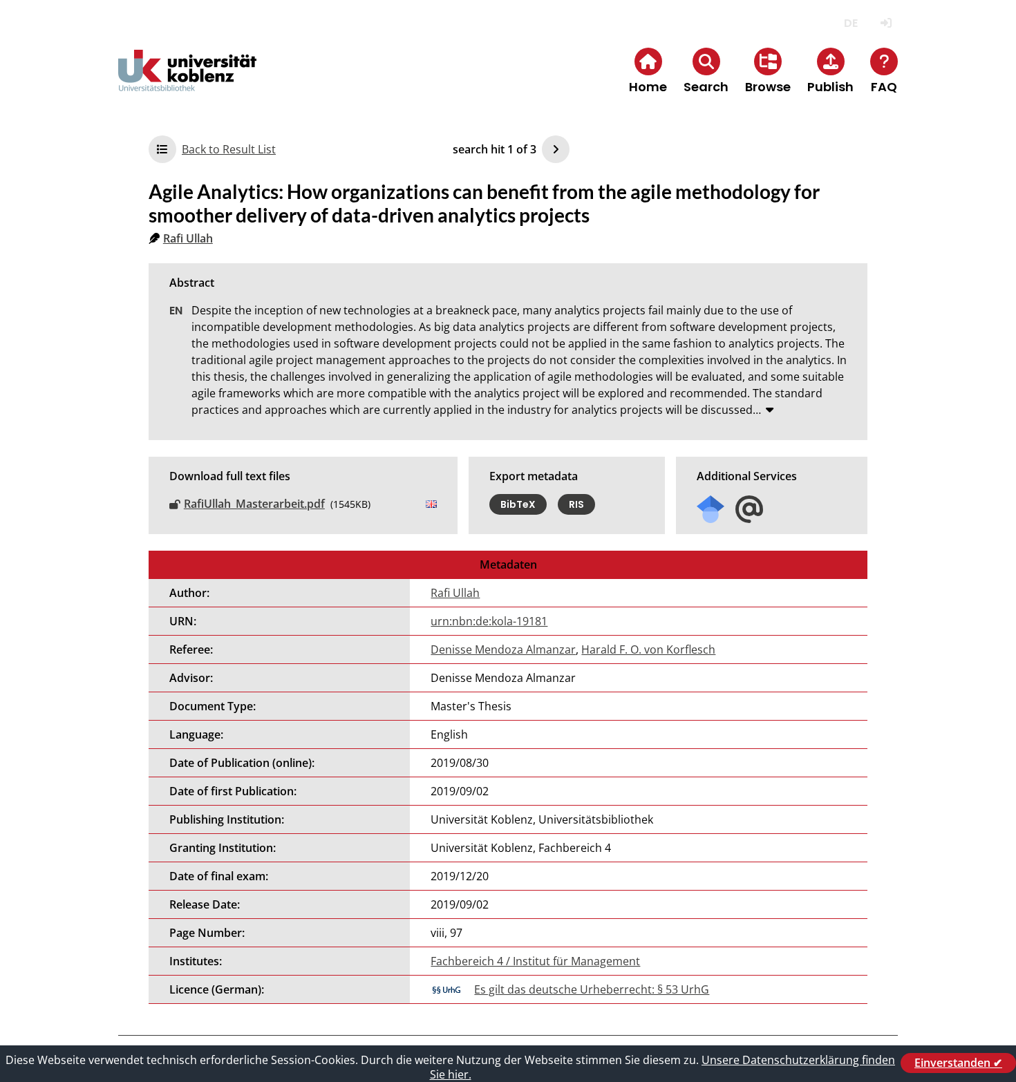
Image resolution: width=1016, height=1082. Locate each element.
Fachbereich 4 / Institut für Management (535, 961)
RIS (576, 504)
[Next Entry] (556, 149)
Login (886, 23)
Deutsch (850, 23)
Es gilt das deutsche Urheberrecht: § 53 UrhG (591, 989)
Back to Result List (229, 149)
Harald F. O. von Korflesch (648, 649)
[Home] (187, 82)
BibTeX (518, 504)
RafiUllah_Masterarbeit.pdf (254, 503)
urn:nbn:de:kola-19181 (489, 621)
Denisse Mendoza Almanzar (503, 649)
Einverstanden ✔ (958, 1062)
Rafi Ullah (188, 238)
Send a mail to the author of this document (749, 509)
